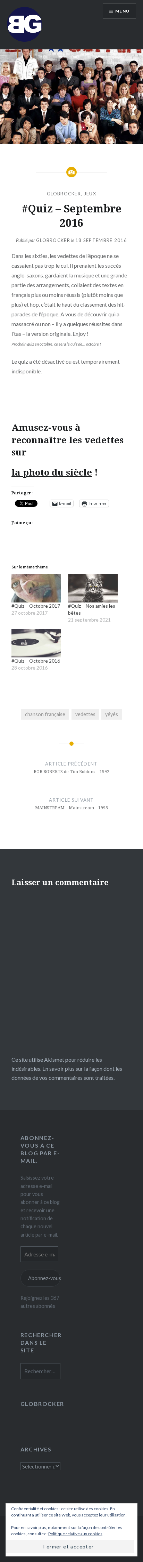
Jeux (90, 193)
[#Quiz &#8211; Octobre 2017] (36, 588)
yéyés (111, 714)
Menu (122, 11)
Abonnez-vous (44, 1278)
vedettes (85, 714)
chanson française (45, 714)
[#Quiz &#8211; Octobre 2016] (36, 643)
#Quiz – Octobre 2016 (35, 661)
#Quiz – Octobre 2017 (35, 606)
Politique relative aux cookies (75, 1533)
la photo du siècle (51, 472)
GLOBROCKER (64, 193)
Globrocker (53, 240)
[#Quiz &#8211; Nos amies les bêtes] (93, 588)
